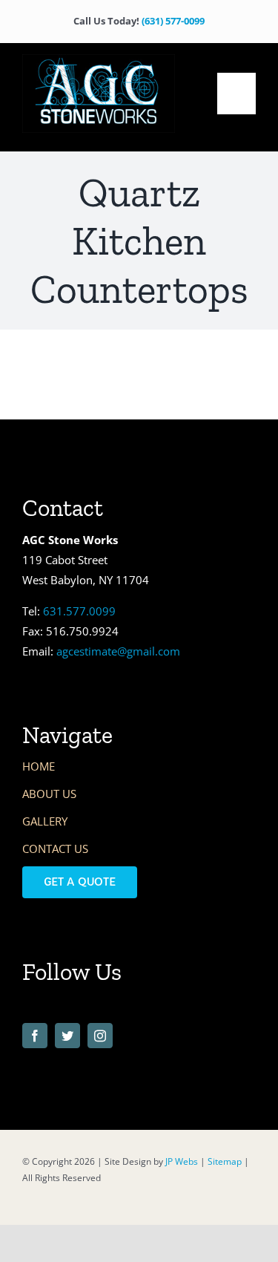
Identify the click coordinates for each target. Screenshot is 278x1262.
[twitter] (67, 1035)
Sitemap (225, 1161)
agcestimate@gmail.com (118, 651)
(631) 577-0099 (173, 20)
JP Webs (181, 1161)
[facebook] (34, 1035)
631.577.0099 (79, 611)
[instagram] (100, 1035)
